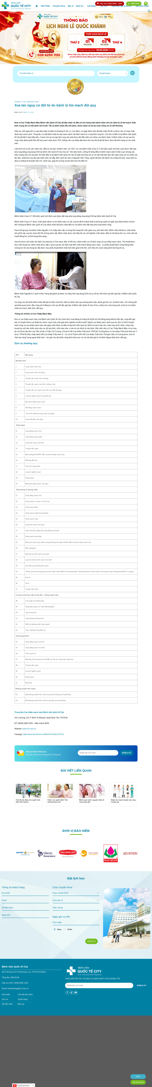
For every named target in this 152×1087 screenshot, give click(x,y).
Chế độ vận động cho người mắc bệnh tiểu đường (28, 808)
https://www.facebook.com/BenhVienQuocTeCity (43, 741)
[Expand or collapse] (134, 122)
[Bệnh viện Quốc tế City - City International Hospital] (16, 6)
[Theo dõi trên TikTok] (72, 999)
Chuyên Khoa (59, 6)
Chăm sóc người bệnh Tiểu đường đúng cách (58, 808)
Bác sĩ (70, 6)
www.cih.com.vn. (29, 735)
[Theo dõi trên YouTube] (76, 999)
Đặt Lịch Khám (142, 6)
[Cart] (146, 4)
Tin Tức (103, 6)
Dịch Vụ (79, 6)
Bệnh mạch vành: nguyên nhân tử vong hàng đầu (91, 808)
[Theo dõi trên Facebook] (67, 999)
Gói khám (91, 6)
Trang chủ (37, 6)
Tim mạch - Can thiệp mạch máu (26, 101)
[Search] (149, 10)
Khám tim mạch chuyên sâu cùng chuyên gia (123, 808)
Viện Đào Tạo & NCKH (121, 6)
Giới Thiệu (45, 6)
